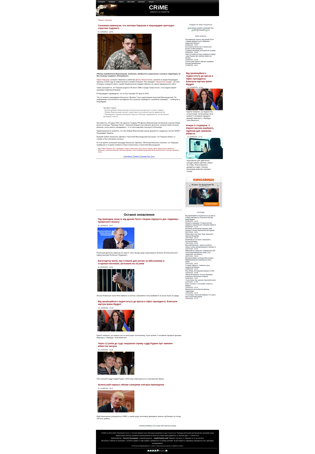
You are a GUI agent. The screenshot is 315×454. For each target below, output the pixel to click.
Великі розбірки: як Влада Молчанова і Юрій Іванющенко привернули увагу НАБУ (199, 260)
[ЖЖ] (194, 30)
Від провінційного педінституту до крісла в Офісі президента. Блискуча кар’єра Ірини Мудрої (199, 79)
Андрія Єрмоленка (169, 433)
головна (101, 2)
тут (183, 438)
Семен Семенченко (131, 148)
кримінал (176, 150)
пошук (151, 2)
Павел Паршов (106, 148)
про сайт (130, 2)
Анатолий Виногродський (142, 150)
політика (169, 150)
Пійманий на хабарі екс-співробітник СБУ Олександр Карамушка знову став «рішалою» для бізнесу (200, 252)
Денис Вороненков (160, 148)
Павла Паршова (103, 80)
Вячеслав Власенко (158, 150)
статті (121, 2)
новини (112, 2)
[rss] (152, 156)
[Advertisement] (139, 184)
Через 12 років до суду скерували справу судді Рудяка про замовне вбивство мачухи (200, 56)
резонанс (101, 150)
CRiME (158, 7)
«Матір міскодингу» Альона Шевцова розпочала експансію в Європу (199, 275)
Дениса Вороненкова (143, 80)
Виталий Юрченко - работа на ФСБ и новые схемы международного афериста (200, 246)
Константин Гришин (146, 148)
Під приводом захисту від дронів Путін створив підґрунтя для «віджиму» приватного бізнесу (199, 41)
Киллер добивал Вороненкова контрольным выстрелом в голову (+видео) (134, 110)
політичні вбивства (112, 150)
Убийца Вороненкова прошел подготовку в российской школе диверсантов (134, 112)
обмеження (194, 435)
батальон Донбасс (125, 150)
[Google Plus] (144, 156)
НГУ (114, 148)
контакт (141, 2)
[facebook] (128, 156)
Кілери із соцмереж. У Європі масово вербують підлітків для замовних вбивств (200, 224)
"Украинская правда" (164, 82)
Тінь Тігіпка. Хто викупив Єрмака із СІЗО (199, 271)
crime (100, 152)
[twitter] (136, 156)
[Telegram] (201, 30)
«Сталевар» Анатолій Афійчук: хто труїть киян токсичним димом (200, 296)
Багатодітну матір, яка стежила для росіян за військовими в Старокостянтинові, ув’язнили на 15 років (131, 262)
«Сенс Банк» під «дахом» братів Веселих (200, 280)
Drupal (127, 433)
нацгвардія (120, 148)
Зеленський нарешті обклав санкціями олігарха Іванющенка (131, 384)
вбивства (170, 148)
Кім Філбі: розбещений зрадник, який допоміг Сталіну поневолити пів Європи (199, 229)
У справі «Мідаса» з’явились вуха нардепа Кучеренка (197, 266)
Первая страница (105, 20)
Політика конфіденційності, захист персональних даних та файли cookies (157, 446)
